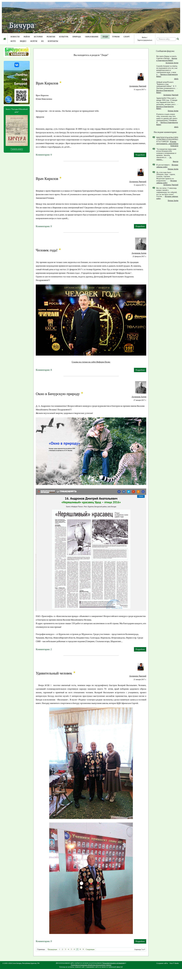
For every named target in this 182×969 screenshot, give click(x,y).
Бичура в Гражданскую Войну (166, 59)
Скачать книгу (17, 149)
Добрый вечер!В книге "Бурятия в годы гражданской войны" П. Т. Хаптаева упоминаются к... (166, 85)
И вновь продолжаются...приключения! (167, 143)
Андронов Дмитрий (137, 86)
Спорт (127, 37)
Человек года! (47, 250)
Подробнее (140, 155)
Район (27, 37)
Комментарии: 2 (44, 649)
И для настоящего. (163, 165)
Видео (23, 41)
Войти (144, 37)
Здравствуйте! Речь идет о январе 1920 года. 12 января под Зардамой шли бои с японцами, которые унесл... (166, 101)
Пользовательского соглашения (113, 963)
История (38, 37)
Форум (33, 41)
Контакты (53, 41)
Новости (15, 37)
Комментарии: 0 (44, 154)
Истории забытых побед (167, 166)
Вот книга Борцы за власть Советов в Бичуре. (166, 57)
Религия (51, 37)
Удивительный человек (54, 673)
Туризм (115, 37)
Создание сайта (162, 963)
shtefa (176, 79)
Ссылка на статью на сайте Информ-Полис (91, 362)
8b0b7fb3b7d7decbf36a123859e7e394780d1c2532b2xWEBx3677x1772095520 (167, 140)
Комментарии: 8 (44, 370)
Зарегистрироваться (144, 40)
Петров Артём (173, 111)
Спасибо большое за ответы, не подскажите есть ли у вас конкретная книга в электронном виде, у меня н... (167, 70)
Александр (174, 146)
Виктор (175, 161)
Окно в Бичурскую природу (58, 394)
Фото (13, 41)
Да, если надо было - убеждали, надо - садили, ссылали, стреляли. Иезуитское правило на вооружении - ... (165, 176)
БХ (42, 41)
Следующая (90, 949)
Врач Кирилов (47, 83)
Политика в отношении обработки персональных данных (91, 965)
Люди (105, 37)
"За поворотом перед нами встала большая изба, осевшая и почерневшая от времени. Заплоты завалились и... (166, 153)
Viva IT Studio (174, 963)
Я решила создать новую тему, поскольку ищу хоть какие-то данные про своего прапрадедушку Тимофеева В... (166, 118)
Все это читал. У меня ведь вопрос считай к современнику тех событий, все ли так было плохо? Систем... (166, 192)
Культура (63, 37)
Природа (76, 37)
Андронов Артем (139, 253)
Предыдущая (52, 949)
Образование (91, 37)
